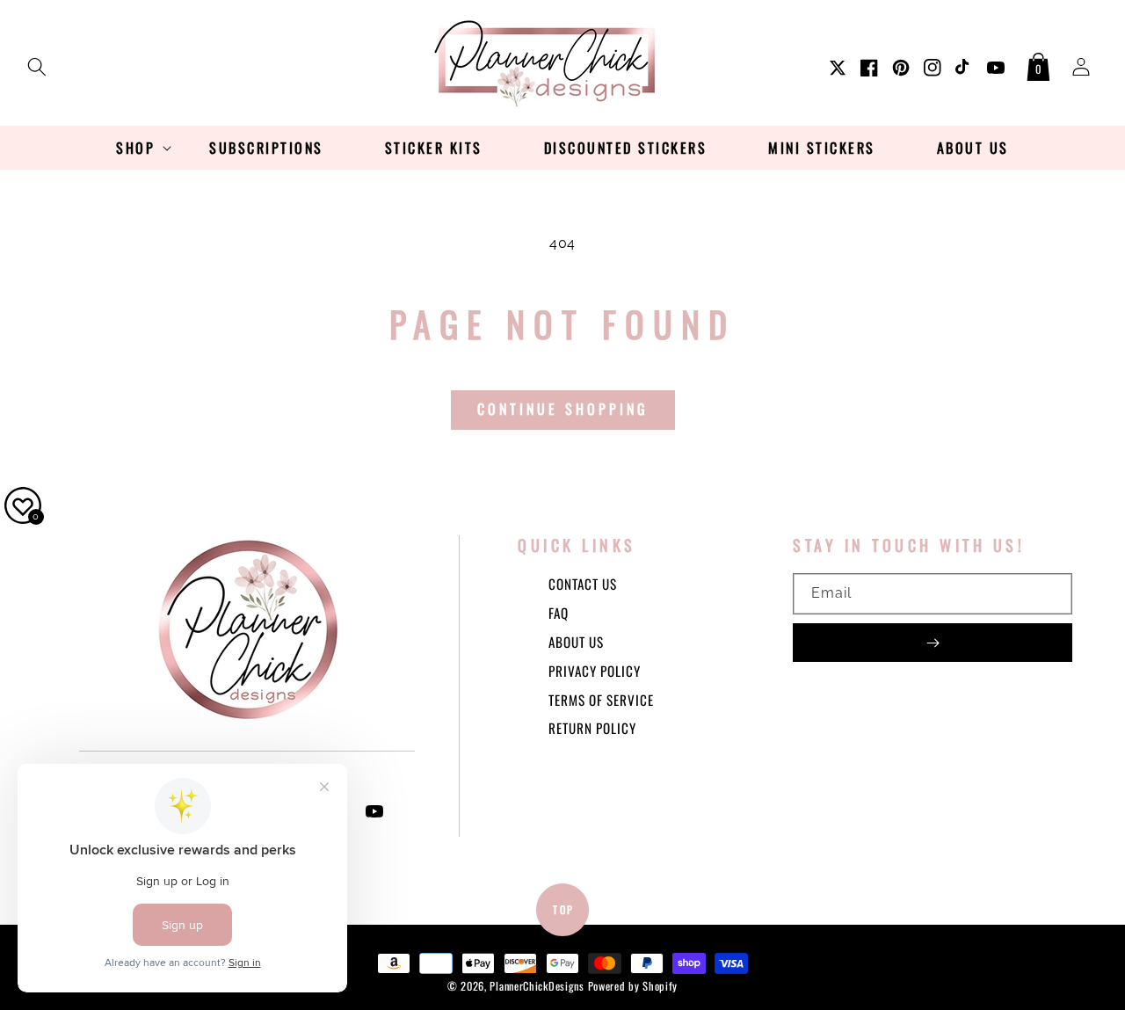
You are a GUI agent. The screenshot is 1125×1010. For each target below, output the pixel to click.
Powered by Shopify (633, 985)
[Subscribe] (932, 642)
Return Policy (592, 728)
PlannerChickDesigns (537, 985)
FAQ (558, 612)
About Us (576, 641)
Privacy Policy (594, 670)
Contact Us (582, 583)
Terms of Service (601, 699)
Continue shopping (563, 408)
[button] (37, 63)
